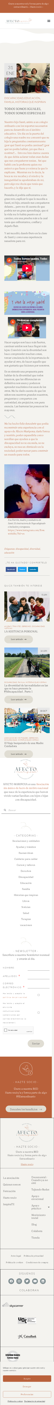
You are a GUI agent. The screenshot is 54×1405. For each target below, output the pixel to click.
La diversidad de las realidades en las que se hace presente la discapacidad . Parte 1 (26, 688)
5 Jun (44, 594)
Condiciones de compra (37, 1262)
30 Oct (43, 711)
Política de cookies (15, 1401)
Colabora (36, 1231)
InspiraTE (8, 1204)
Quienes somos (12, 1184)
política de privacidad (15, 997)
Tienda (35, 1237)
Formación (9, 1191)
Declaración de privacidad (34, 1401)
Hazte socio (9, 1197)
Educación (32, 98)
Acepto (27, 1378)
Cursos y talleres (26, 865)
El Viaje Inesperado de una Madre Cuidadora (23, 744)
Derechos (26, 626)
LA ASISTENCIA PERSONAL (21, 631)
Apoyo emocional (37, 1197)
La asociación (11, 1178)
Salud (26, 913)
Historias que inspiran (30, 101)
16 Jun (43, 651)
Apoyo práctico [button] (36, 1207)
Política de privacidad (33, 1256)
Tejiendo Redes (40, 1189)
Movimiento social (38, 1216)
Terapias (26, 919)
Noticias (8, 628)
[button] (48, 20)
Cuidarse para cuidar (26, 859)
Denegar (27, 1386)
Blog (34, 1224)
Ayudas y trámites (12, 626)
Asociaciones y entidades (16, 738)
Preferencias (27, 1394)
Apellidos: (10, 976)
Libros (25, 901)
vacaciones (26, 925)
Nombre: (9, 967)
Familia (9, 101)
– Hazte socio (35, 6)
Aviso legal (16, 1256)
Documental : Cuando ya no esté (39, 1180)
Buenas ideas (26, 853)
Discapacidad (13, 98)
